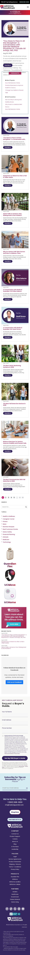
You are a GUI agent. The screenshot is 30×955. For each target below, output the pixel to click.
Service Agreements (15, 859)
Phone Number (7, 728)
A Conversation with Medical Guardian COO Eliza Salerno (12, 290)
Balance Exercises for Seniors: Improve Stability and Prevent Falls (15, 442)
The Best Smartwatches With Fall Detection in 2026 (14, 480)
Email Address (6, 720)
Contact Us (15, 834)
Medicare (6, 540)
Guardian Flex (15, 877)
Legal (15, 856)
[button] (15, 758)
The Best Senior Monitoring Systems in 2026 (12, 366)
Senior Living (15, 902)
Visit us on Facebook (14, 682)
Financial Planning (9, 534)
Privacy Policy (17, 753)
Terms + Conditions (15, 867)
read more (8, 65)
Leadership (15, 849)
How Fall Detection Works (12, 83)
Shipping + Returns (15, 864)
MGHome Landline (14, 882)
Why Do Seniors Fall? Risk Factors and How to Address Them (14, 252)
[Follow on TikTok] (11, 909)
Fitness (5, 522)
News (4, 524)
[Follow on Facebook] (7, 909)
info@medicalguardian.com (14, 805)
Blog (15, 844)
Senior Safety (7, 532)
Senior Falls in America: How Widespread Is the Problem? (12, 214)
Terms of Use (21, 766)
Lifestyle (5, 537)
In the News (15, 846)
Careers (15, 839)
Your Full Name (7, 712)
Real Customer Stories (10, 529)
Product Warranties (15, 862)
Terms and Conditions (9, 753)
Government (15, 897)
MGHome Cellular (15, 884)
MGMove (15, 879)
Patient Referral (15, 899)
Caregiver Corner (8, 519)
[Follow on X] (15, 909)
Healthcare (15, 894)
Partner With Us (15, 820)
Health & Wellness (9, 516)
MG (10, 585)
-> (22, 497)
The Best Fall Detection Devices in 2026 (14, 404)
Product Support (15, 836)
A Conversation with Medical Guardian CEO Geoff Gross (12, 328)
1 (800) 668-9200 (15, 802)
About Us (15, 841)
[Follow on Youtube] (23, 909)
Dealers (15, 892)
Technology (7, 542)
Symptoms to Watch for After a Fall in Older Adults (15, 176)
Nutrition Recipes (8, 527)
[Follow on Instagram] (19, 909)
